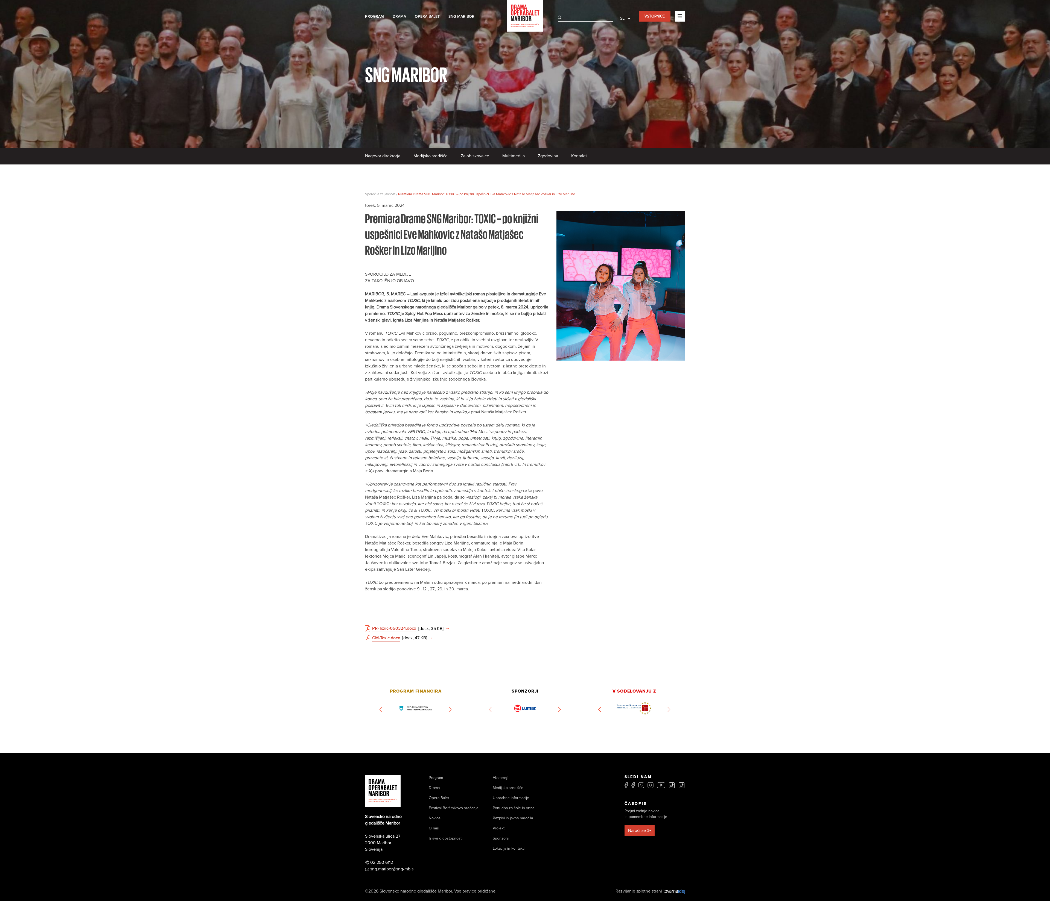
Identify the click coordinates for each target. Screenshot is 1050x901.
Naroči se (637, 830)
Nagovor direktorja (382, 156)
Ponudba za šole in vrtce (514, 808)
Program (374, 16)
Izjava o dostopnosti (445, 838)
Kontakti (579, 156)
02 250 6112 (381, 862)
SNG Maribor (461, 16)
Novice (435, 818)
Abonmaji (500, 777)
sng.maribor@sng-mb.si (392, 869)
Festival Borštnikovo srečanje (454, 808)
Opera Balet (427, 16)
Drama (399, 16)
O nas (434, 828)
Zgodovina (548, 156)
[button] (381, 709)
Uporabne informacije (511, 798)
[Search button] (560, 17)
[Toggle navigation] (680, 16)
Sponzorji (501, 838)
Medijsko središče (430, 156)
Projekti (499, 828)
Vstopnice (654, 16)
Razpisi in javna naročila (513, 818)
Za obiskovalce (475, 156)
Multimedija (513, 156)
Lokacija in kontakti (508, 848)
